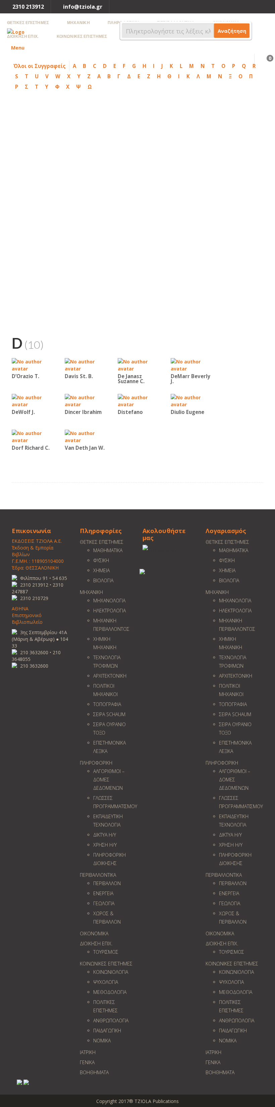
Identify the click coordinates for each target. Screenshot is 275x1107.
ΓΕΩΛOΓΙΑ (103, 903)
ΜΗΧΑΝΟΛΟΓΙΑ (109, 600)
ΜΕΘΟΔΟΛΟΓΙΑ (109, 992)
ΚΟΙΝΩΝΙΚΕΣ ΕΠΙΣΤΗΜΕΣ (106, 963)
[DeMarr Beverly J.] (191, 364)
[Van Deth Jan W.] (85, 436)
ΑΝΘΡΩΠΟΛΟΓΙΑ (110, 1020)
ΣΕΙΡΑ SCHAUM (109, 714)
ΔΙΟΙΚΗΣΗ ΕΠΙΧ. (96, 943)
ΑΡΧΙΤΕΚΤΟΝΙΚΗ (109, 676)
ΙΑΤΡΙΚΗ (88, 1052)
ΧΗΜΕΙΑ (101, 570)
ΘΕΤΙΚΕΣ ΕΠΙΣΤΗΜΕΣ (101, 542)
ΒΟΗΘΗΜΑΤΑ (94, 1072)
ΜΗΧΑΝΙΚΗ (91, 592)
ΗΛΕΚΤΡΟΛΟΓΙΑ (109, 610)
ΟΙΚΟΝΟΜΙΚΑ (94, 933)
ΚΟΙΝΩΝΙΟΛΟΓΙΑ (110, 972)
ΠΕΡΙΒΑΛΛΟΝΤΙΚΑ (98, 875)
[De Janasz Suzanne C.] (138, 364)
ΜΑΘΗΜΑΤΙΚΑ (107, 550)
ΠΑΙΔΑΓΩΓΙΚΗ (107, 1030)
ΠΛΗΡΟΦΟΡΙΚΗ (96, 763)
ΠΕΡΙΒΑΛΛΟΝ (107, 883)
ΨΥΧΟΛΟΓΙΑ (105, 982)
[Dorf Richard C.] (32, 436)
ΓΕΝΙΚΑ (87, 1062)
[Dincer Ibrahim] (85, 400)
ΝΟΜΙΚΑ (102, 1040)
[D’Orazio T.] (32, 364)
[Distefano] (138, 400)
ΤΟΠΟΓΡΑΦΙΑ (107, 704)
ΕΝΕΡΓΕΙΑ (103, 893)
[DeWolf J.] (32, 400)
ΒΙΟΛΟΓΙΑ (103, 580)
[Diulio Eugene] (191, 400)
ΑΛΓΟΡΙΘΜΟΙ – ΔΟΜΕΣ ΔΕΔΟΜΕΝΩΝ (108, 779)
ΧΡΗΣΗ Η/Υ (105, 845)
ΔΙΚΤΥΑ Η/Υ (104, 835)
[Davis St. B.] (85, 364)
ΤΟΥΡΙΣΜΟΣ (105, 952)
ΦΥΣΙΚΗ (101, 560)
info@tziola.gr (82, 6)
